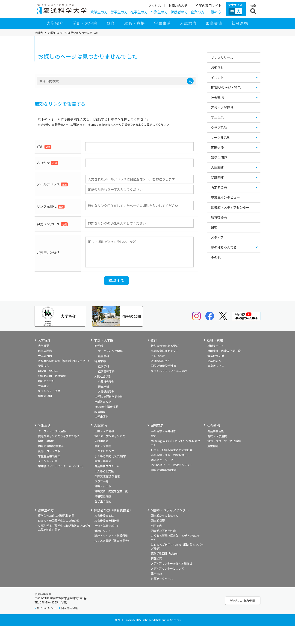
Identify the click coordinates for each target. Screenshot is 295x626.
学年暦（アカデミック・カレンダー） (61, 466)
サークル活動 (220, 137)
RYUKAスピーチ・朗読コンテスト (172, 465)
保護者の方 (179, 11)
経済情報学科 (106, 371)
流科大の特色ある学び (165, 346)
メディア (217, 237)
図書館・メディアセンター (230, 207)
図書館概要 (158, 520)
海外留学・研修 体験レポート (170, 455)
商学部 (98, 346)
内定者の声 (219, 187)
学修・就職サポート (106, 525)
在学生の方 (139, 11)
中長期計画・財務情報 (52, 376)
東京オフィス (215, 366)
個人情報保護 (69, 608)
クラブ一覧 (101, 481)
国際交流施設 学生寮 (164, 366)
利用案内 (156, 525)
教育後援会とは (104, 515)
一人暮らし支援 (104, 471)
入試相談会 (101, 441)
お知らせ (217, 67)
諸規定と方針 (46, 381)
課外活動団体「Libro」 (165, 553)
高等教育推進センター (165, 351)
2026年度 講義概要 (106, 407)
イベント (217, 77)
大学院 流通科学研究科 (108, 396)
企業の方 (197, 11)
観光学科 (103, 386)
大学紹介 (55, 23)
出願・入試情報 (104, 431)
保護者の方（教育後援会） (113, 510)
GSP (153, 436)
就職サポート (215, 346)
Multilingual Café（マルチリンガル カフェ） (175, 443)
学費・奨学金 (46, 441)
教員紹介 (100, 412)
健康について (102, 531)
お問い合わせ (178, 5)
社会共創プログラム (106, 466)
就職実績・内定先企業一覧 (224, 351)
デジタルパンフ (104, 451)
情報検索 (156, 558)
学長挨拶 (43, 366)
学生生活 (162, 23)
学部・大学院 (85, 23)
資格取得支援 (215, 356)
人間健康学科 (106, 391)
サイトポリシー (46, 608)
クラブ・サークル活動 (52, 431)
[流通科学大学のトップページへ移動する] (61, 9)
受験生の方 (99, 11)
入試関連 (217, 167)
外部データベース (162, 578)
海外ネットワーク (162, 460)
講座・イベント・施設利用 (111, 535)
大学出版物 (101, 416)
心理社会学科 (106, 381)
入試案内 (188, 23)
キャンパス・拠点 (49, 391)
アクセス (154, 5)
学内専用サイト (210, 5)
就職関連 (217, 177)
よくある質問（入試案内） (111, 456)
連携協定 (212, 446)
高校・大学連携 (222, 107)
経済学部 (100, 361)
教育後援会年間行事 (106, 520)
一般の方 (214, 11)
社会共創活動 (215, 431)
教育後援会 (219, 217)
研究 (214, 227)
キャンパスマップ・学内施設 (169, 371)
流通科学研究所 (160, 361)
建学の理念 (45, 351)
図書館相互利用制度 (163, 531)
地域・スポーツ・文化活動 (224, 441)
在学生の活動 (102, 501)
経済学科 (103, 366)
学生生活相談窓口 (49, 456)
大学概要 (43, 346)
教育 (111, 23)
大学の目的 (45, 356)
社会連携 (240, 23)
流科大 (39, 32)
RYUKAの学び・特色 (226, 87)
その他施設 (158, 356)
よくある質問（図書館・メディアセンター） (176, 537)
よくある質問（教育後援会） (112, 540)
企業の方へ (214, 361)
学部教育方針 (102, 401)
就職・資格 (134, 23)
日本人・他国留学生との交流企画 (171, 450)
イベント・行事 (47, 461)
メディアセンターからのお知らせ (171, 563)
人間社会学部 (102, 376)
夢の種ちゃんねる (224, 247)
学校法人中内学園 (243, 600)
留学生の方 (119, 11)
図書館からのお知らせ (165, 515)
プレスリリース (222, 57)
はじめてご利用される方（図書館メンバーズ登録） (177, 546)
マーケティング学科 (110, 351)
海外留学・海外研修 (163, 431)
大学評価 (43, 386)
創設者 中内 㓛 (48, 371)
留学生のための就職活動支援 (56, 515)
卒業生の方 (159, 11)
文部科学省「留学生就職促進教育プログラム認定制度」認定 (64, 527)
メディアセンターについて (167, 568)
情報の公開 (45, 396)
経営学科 (103, 356)
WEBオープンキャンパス (109, 436)
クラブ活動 (219, 127)
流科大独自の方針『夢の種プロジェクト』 (64, 361)
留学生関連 (219, 157)
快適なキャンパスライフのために (59, 436)
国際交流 (214, 23)
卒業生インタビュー (225, 197)
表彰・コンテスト (49, 451)
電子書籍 (156, 573)
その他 (216, 257)
